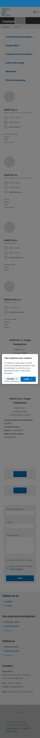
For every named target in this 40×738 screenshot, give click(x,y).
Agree (27, 379)
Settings (10, 379)
